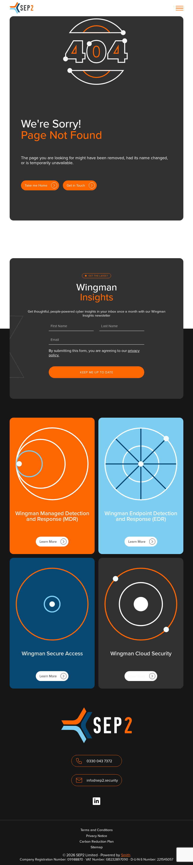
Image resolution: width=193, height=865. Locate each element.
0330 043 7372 (99, 760)
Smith (125, 854)
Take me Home (36, 185)
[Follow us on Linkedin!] (96, 801)
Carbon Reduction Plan (97, 841)
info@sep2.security (102, 780)
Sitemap (97, 847)
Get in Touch (76, 185)
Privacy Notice (96, 835)
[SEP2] (21, 12)
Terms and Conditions (96, 829)
